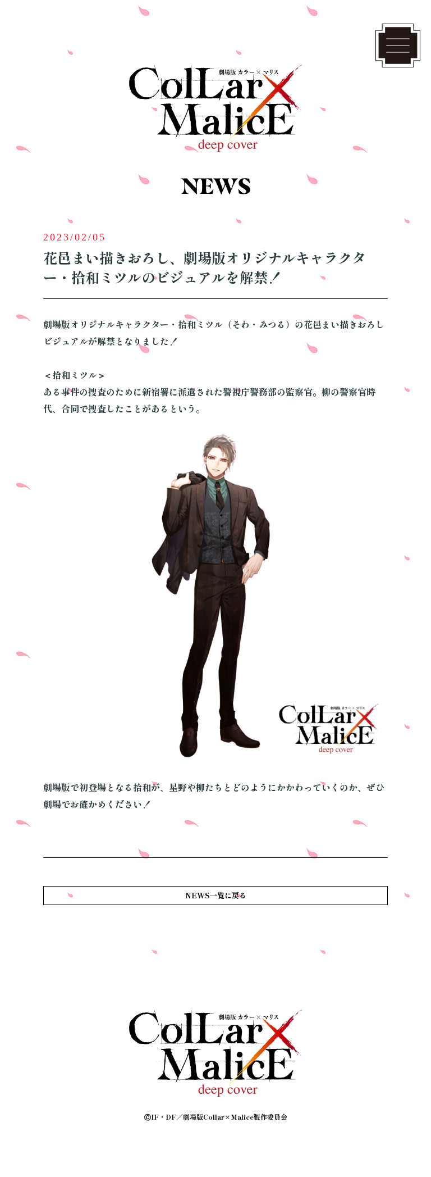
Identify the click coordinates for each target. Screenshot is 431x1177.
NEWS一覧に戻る (215, 895)
